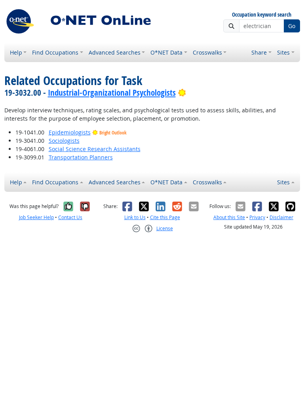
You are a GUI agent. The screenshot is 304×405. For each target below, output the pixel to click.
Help (16, 52)
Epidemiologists (70, 132)
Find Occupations (55, 52)
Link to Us (135, 217)
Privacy (257, 217)
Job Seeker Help (36, 217)
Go (291, 26)
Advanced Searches (115, 52)
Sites (283, 52)
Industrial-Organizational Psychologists (112, 92)
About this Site (229, 217)
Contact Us (70, 217)
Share (259, 52)
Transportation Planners (81, 157)
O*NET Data (166, 52)
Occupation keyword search (261, 14)
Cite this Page (165, 217)
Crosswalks (207, 52)
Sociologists (64, 140)
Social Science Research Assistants (95, 149)
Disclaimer (281, 217)
